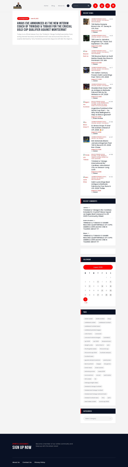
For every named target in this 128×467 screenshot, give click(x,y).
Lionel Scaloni (99, 368)
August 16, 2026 (96, 149)
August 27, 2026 (96, 79)
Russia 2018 (101, 371)
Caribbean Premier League (93, 330)
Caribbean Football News (92, 326)
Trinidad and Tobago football (94, 390)
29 (106, 295)
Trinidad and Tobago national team (95, 394)
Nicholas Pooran (90, 371)
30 (110, 295)
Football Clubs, (96, 103)
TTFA (103, 398)
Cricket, (99, 20)
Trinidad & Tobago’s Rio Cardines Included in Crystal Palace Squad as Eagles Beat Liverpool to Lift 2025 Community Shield (97, 213)
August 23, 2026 (96, 97)
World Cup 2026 (104, 401)
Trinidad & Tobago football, (99, 156)
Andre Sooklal (98, 118)
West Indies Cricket (90, 401)
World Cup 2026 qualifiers (99, 105)
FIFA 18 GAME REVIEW (91, 349)
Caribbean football (105, 322)
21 (102, 290)
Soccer (98, 375)
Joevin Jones (107, 360)
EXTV (108, 345)
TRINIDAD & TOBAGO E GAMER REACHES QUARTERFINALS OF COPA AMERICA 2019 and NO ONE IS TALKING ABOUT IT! (97, 226)
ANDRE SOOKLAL (100, 319)
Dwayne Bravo (106, 341)
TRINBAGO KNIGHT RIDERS (91, 383)
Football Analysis (105, 352)
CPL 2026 (96, 341)
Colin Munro (88, 334)
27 (98, 295)
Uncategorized (23, 18)
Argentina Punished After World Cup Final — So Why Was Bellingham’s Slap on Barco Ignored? (102, 111)
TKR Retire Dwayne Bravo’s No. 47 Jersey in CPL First (101, 26)
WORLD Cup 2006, (102, 104)
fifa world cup (104, 349)
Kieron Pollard (89, 364)
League (99, 364)
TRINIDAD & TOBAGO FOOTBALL (93, 386)
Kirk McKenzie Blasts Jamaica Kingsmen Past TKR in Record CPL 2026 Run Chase (101, 144)
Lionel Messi (88, 368)
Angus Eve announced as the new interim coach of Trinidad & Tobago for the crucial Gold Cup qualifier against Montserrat (44, 26)
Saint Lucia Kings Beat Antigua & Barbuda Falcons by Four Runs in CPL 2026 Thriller (101, 185)
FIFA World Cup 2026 (91, 352)
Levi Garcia (107, 364)
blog (109, 319)
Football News (89, 356)
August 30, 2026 (96, 31)
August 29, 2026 (96, 63)
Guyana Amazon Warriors (92, 360)
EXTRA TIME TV (100, 345)
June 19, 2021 (34, 18)
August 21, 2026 (96, 117)
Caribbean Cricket (90, 322)
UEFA (109, 398)
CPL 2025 (87, 341)
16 (110, 286)
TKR (95, 379)
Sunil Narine (107, 375)
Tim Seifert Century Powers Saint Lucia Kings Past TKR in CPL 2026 (101, 75)
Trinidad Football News (91, 398)
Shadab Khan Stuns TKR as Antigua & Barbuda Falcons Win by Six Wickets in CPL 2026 (101, 91)
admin (95, 32)
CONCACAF (98, 334)
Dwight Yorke (89, 345)
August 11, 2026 (96, 191)
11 (89, 286)
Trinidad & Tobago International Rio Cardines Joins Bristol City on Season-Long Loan (100, 165)
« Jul (85, 303)
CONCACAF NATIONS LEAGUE (92, 337)
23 (110, 290)
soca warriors (89, 375)
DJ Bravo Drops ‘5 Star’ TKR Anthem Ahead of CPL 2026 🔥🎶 (101, 128)
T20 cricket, (105, 20)
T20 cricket (105, 37)
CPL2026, (94, 20)
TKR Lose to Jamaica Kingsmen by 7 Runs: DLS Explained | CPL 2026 (101, 41)
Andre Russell (89, 319)
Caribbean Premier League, (98, 19)
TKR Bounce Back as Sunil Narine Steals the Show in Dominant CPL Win (102, 58)
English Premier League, (98, 101)
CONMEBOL (107, 337)
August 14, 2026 (96, 172)
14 (102, 286)
